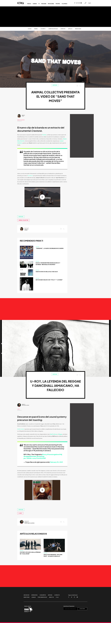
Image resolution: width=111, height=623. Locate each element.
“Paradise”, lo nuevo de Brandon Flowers (50, 248)
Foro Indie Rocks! (42, 597)
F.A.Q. (57, 597)
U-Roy (18, 409)
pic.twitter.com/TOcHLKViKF (35, 458)
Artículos (70, 28)
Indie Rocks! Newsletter (68, 606)
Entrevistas (63, 28)
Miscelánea (51, 3)
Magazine (43, 3)
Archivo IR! (26, 595)
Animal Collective (20, 119)
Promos (58, 3)
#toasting (40, 456)
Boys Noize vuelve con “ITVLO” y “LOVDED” (49, 280)
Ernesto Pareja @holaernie (25, 405)
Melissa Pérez (23, 115)
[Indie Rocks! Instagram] (79, 3)
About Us (51, 597)
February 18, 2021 (56, 462)
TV (39, 3)
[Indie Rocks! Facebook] (74, 3)
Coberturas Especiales (53, 28)
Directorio (26, 597)
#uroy (44, 454)
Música (29, 3)
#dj (60, 454)
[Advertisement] (55, 17)
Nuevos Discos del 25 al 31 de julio (47, 271)
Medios (19, 429)
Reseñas (36, 28)
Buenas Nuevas (78, 28)
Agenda (35, 3)
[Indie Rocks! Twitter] (76, 3)
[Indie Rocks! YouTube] (81, 3)
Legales (34, 597)
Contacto (57, 595)
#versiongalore (53, 454)
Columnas (64, 3)
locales (22, 429)
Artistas (50, 595)
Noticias (29, 28)
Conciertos (42, 28)
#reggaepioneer (30, 456)
